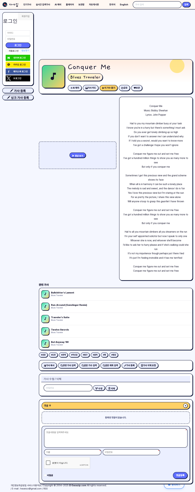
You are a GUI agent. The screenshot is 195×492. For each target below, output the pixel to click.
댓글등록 (180, 475)
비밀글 (50, 475)
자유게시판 (94, 4)
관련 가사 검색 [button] (69, 365)
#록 (104, 355)
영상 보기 (78, 155)
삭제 (112, 388)
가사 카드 (92, 87)
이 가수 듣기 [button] (109, 87)
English (124, 4)
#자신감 (74, 355)
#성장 (43, 355)
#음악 (95, 355)
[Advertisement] (116, 35)
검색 (186, 4)
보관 (138, 87)
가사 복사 (50, 365)
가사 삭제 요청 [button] (149, 365)
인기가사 (27, 4)
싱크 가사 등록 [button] (19, 98)
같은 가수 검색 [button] (90, 365)
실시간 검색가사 (43, 4)
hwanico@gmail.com (31, 488)
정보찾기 (25, 50)
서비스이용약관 (34, 485)
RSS (46, 488)
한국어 (112, 4)
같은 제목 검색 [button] (111, 365)
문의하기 (176, 484)
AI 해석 (58, 4)
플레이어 (70, 4)
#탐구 (85, 355)
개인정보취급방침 (19, 485)
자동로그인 (14, 51)
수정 (100, 388)
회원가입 (26, 16)
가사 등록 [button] (19, 91)
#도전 (53, 355)
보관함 (81, 4)
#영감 (113, 355)
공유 (126, 87)
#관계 (63, 355)
